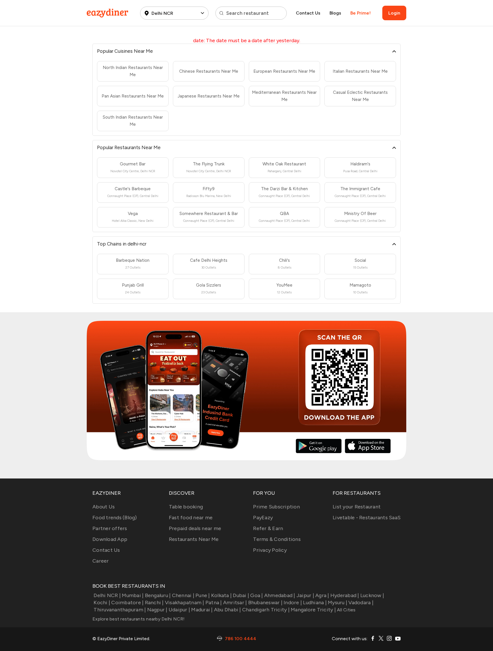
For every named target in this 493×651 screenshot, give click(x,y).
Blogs (335, 13)
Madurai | (202, 610)
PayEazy (263, 517)
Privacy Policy (270, 550)
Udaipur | (179, 610)
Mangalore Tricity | (313, 610)
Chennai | (183, 595)
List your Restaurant (357, 507)
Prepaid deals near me (195, 528)
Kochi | (102, 602)
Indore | (293, 602)
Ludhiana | (315, 602)
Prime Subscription (276, 507)
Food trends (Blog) (114, 517)
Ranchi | (154, 602)
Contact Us (308, 13)
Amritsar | (235, 602)
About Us (103, 507)
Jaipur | (305, 595)
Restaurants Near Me (194, 539)
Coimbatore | (127, 602)
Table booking (186, 507)
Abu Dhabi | (227, 610)
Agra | (322, 595)
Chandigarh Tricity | (266, 610)
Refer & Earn (268, 528)
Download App (109, 539)
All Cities (346, 610)
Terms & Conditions (277, 539)
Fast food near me (191, 517)
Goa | (256, 595)
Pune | (202, 595)
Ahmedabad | (279, 595)
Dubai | (241, 595)
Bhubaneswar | (265, 602)
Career (100, 561)
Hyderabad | (344, 595)
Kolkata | (221, 595)
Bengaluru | (158, 595)
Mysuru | (337, 602)
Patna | (213, 602)
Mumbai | (133, 595)
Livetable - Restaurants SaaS (367, 517)
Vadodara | (360, 602)
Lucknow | (372, 595)
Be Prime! (360, 13)
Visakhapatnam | (184, 602)
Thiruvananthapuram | (120, 610)
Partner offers (109, 528)
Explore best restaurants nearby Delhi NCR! (138, 619)
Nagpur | (157, 610)
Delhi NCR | (107, 595)
